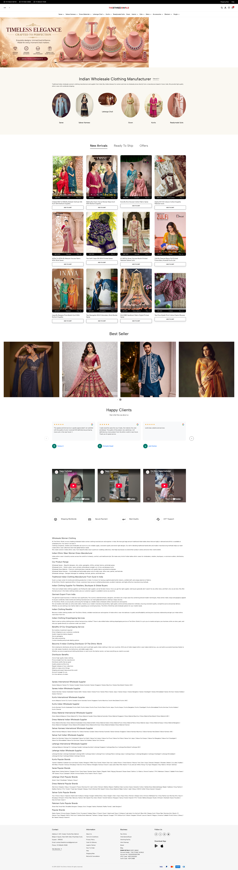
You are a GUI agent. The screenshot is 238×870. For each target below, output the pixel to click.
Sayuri (62, 796)
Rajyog (113, 771)
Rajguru (155, 815)
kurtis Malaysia (56, 700)
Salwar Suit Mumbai (58, 738)
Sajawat (67, 796)
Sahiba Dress (99, 796)
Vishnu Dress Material (111, 789)
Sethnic (133, 771)
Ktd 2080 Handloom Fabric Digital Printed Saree (134, 316)
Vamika (174, 764)
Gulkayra (80, 796)
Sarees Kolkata (179, 692)
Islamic (134, 14)
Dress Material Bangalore (172, 723)
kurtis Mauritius (103, 700)
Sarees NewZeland (118, 685)
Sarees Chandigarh (145, 692)
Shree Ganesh (150, 789)
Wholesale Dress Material (59, 569)
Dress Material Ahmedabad (77, 725)
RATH (68, 815)
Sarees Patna (104, 692)
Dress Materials (84, 14)
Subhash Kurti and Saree (70, 762)
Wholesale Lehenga (58, 573)
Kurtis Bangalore (129, 707)
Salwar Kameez (71, 14)
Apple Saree (55, 771)
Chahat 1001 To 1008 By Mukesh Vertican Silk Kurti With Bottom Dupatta (67, 202)
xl (61, 194)
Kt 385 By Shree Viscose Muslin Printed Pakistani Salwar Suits (133, 259)
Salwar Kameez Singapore (118, 731)
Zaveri (63, 800)
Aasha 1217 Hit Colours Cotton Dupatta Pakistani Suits (168, 202)
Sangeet (133, 815)
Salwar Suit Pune (107, 738)
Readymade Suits (119, 14)
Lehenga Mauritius (112, 747)
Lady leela (129, 813)
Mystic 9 (125, 764)
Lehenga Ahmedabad (168, 754)
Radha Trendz (107, 806)
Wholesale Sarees (57, 565)
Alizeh (104, 762)
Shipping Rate (90, 853)
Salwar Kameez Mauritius (134, 731)
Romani (101, 787)
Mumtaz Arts (173, 796)
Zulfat (143, 789)
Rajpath (104, 771)
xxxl (70, 194)
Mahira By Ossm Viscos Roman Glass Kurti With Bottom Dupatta (100, 202)
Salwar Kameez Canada (87, 731)
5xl (79, 194)
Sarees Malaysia (56, 685)
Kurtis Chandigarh (140, 707)
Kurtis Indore (85, 707)
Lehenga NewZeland (125, 747)
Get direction (56, 849)
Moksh (169, 762)
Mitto (138, 764)
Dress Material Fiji (72, 716)
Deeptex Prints (75, 813)
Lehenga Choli (98, 14)
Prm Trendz (66, 789)
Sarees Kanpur (122, 692)
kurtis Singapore (93, 700)
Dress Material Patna (129, 723)
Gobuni (167, 771)
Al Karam (61, 798)
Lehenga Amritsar (57, 756)
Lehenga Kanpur (130, 754)
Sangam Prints (74, 771)
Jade (129, 789)
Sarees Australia (84, 685)
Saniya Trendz (124, 798)
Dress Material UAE (162, 716)
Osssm (106, 764)
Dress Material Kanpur (156, 723)
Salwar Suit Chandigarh (169, 738)
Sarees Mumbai (56, 692)
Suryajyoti (73, 787)
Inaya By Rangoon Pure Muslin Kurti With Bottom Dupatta (66, 316)
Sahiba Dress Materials (151, 787)
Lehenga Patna (110, 754)
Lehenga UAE (136, 747)
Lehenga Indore (90, 754)
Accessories (157, 14)
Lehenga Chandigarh (155, 754)
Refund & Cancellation (93, 856)
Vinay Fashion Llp (163, 796)
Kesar (75, 780)
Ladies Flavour (117, 762)
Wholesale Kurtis (57, 567)
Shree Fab (55, 806)
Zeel (58, 780)
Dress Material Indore (102, 723)
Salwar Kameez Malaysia (59, 731)
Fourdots (177, 798)
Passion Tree (136, 762)
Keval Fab (62, 806)
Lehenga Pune (100, 754)
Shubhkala (63, 780)
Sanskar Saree (92, 771)
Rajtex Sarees (56, 813)
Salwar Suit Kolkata (85, 740)
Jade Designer (116, 806)
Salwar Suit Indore (95, 738)
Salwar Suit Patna (118, 738)
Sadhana (170, 787)
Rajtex (99, 771)
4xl (75, 194)
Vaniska (151, 762)
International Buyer (126, 837)
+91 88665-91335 (62, 845)
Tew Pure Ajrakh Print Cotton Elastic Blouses (170, 315)
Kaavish (131, 798)
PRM (91, 762)
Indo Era (79, 764)
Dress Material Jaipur (143, 723)
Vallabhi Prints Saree (176, 771)
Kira (86, 773)
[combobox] (7, 8)
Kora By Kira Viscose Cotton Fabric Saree (134, 202)
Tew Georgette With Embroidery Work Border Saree (102, 316)
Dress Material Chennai (123, 725)
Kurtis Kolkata (173, 707)
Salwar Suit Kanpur (141, 738)
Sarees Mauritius (107, 685)
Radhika (60, 762)
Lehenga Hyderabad (69, 754)
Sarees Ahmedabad (157, 692)
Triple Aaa (74, 789)
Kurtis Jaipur (110, 707)
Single (175, 14)
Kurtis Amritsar (163, 707)
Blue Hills (119, 764)
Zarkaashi (67, 773)
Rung (143, 764)
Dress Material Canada (85, 716)
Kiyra (61, 773)
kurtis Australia (82, 700)
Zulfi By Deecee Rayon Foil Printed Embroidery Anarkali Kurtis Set (166, 259)
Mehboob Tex (153, 796)
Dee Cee (109, 762)
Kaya (146, 762)
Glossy (134, 789)
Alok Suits (55, 787)
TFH (156, 771)
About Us (89, 834)
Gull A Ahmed (93, 789)
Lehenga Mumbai (57, 754)
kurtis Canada (73, 700)
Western (167, 14)
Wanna (89, 764)
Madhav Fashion (57, 789)
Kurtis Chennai (56, 709)
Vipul (99, 773)
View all (155, 78)
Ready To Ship (123, 145)
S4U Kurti (74, 815)
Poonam (61, 764)
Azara (130, 787)
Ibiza (105, 796)
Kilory (126, 796)
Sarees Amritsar (169, 692)
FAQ (87, 851)
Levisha (126, 787)
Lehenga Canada (76, 747)
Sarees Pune (95, 692)
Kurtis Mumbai (56, 707)
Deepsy (85, 789)
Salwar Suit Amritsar (73, 740)
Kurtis (108, 14)
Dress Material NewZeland (148, 716)
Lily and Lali (132, 764)
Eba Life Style (56, 800)
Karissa (67, 764)
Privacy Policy (90, 839)
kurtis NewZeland (114, 700)
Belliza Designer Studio (149, 798)
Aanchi (149, 815)
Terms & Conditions (92, 837)
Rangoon (86, 762)
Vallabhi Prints (168, 815)
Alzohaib (166, 798)
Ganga (160, 787)
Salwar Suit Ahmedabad (59, 740)
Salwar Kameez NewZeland (151, 731)
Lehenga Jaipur (119, 754)
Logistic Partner (91, 845)
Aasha (94, 806)
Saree (60, 14)
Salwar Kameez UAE (166, 731)
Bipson (111, 787)
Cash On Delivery (91, 842)
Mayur (67, 787)
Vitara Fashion (127, 762)
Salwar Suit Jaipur (129, 738)
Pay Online (123, 834)
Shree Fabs (68, 798)
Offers (144, 145)
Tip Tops (148, 764)
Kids (141, 14)
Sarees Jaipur (113, 692)
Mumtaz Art (85, 787)
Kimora (146, 796)
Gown (128, 14)
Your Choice (56, 796)
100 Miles (55, 764)
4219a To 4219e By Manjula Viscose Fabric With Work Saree (66, 259)
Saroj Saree (83, 771)
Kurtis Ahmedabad (152, 707)
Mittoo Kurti (121, 815)
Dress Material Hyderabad (74, 723)
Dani (114, 796)
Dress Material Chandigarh (60, 725)
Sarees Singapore (95, 685)
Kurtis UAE (123, 700)
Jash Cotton (93, 787)
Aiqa (122, 796)
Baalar (165, 787)
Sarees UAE (128, 685)
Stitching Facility (125, 839)
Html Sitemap (124, 842)
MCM (139, 789)
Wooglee (95, 764)
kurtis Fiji (64, 700)
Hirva (84, 764)
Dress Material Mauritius (132, 716)
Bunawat (119, 771)
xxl (65, 194)
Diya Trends (97, 762)
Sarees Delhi (78, 692)
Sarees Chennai (56, 694)
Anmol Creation (148, 771)
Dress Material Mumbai (59, 723)
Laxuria (144, 815)
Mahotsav (161, 771)
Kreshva (160, 815)
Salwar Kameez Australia (102, 731)
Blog (121, 848)
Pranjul (79, 787)
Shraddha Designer (71, 806)
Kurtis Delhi (76, 707)
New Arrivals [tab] (98, 145)
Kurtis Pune (93, 707)
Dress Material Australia (101, 716)
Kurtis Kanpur (119, 707)
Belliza (106, 787)
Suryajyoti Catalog (86, 813)
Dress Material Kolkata (107, 725)
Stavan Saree (126, 771)
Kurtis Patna (101, 707)
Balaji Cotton (123, 789)
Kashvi (91, 773)
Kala (121, 787)
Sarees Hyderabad (67, 692)
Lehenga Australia (88, 747)
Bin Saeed (101, 789)
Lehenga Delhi (80, 754)
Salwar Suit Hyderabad (71, 738)
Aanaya (61, 817)
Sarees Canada (74, 685)
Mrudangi (73, 764)
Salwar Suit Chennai (98, 740)
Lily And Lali (136, 813)
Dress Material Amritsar (93, 725)
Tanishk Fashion (107, 798)
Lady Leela (112, 764)
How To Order (90, 848)
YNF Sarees (55, 773)
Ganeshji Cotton (138, 787)
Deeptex (157, 762)
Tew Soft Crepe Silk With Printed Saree (99, 258)
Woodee (163, 762)
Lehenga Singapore (100, 747)
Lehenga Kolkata (68, 756)
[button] (52, 62)
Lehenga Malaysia (57, 747)
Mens (148, 14)
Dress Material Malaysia (59, 716)
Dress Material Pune (116, 723)
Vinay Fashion (178, 787)
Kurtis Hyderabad (67, 707)
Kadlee (180, 762)
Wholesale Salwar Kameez (60, 571)
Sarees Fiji (66, 685)
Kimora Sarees (80, 773)
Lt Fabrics (140, 771)
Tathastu (70, 780)
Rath (109, 771)
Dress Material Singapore (116, 716)
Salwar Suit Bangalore (154, 738)
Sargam (110, 796)
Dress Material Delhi (89, 723)
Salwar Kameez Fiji (73, 731)
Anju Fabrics (162, 764)
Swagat (91, 796)
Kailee (81, 762)
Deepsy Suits (139, 796)
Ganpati (80, 789)
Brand (122, 845)
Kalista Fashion (64, 771)
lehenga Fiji (67, 747)
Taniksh (54, 762)
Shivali (169, 764)
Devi (142, 762)
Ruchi (95, 773)
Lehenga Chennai (79, 756)
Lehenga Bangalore (142, 754)
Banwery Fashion (78, 798)
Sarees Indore (87, 692)
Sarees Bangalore (133, 692)
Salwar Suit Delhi (84, 738)
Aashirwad (74, 796)
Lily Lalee (174, 762)
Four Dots (94, 798)
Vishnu (175, 815)
